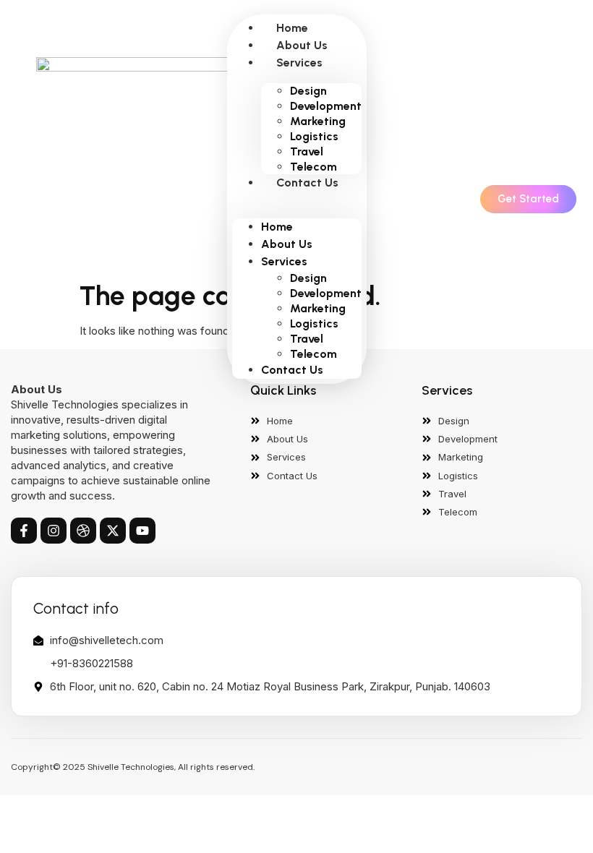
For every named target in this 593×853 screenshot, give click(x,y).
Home (292, 28)
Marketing (318, 121)
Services (299, 62)
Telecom (313, 166)
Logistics (314, 136)
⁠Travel (306, 151)
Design (308, 91)
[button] (297, 199)
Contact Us (307, 182)
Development (326, 106)
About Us (302, 45)
